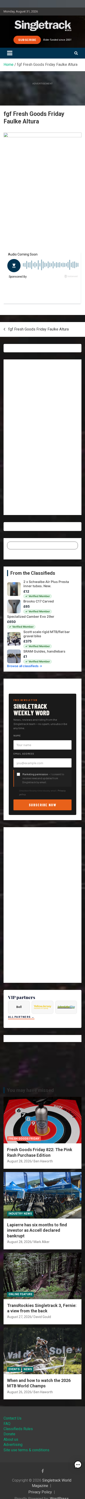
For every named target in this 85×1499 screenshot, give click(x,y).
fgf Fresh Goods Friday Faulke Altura (38, 329)
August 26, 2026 (19, 1392)
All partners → (21, 1017)
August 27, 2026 (19, 1317)
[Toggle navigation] (10, 53)
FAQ (7, 1423)
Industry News (20, 1213)
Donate (9, 1434)
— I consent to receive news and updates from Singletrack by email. (43, 778)
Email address (23, 753)
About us (11, 1439)
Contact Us (12, 1418)
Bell (18, 1007)
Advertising (13, 1444)
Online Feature (20, 1294)
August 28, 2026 (19, 1161)
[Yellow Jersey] (42, 1007)
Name (17, 735)
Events (14, 1369)
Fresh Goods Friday (23, 1138)
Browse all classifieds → (24, 666)
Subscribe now (42, 805)
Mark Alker (42, 1242)
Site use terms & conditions (26, 1450)
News (28, 1369)
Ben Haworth (43, 1161)
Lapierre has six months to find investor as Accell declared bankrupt (37, 1230)
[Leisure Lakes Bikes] (66, 1007)
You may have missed (30, 1090)
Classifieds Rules (18, 1429)
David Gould (42, 1317)
